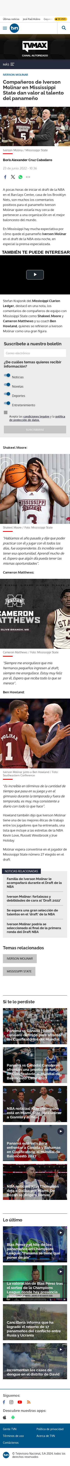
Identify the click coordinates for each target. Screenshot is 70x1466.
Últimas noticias (11, 19)
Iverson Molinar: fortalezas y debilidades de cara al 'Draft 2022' (34, 898)
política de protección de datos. (37, 418)
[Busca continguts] (63, 28)
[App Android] (14, 1417)
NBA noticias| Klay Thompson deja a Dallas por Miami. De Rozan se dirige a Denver (33, 1190)
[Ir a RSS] (29, 1402)
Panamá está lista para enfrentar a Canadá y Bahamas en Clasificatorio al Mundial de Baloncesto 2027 (33, 1149)
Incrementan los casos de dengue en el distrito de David (33, 1372)
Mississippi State (19, 971)
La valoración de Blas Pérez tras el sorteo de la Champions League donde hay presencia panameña (35, 1289)
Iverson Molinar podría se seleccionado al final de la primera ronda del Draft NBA (34, 928)
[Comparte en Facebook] (5, 177)
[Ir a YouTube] (21, 1402)
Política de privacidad (50, 1429)
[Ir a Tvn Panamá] (33, 28)
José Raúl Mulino (31, 19)
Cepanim (48, 19)
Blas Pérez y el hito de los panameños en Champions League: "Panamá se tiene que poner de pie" (33, 1250)
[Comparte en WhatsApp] (20, 177)
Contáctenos (11, 1442)
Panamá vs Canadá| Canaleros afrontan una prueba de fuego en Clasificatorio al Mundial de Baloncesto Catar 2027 (33, 1071)
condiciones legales (36, 416)
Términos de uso (13, 1435)
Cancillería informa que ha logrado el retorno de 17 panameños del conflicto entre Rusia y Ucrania (34, 1328)
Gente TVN (9, 1429)
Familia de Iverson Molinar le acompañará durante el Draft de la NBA (34, 883)
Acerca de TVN (46, 1435)
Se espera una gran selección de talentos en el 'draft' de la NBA (32, 912)
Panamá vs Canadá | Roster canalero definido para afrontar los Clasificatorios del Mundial (34, 1035)
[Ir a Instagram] (12, 1402)
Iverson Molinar (20, 958)
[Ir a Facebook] (4, 1402)
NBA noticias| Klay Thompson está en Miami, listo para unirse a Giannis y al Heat (34, 1112)
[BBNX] (6, 1455)
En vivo (62, 19)
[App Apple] (5, 1417)
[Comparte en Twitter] (13, 177)
